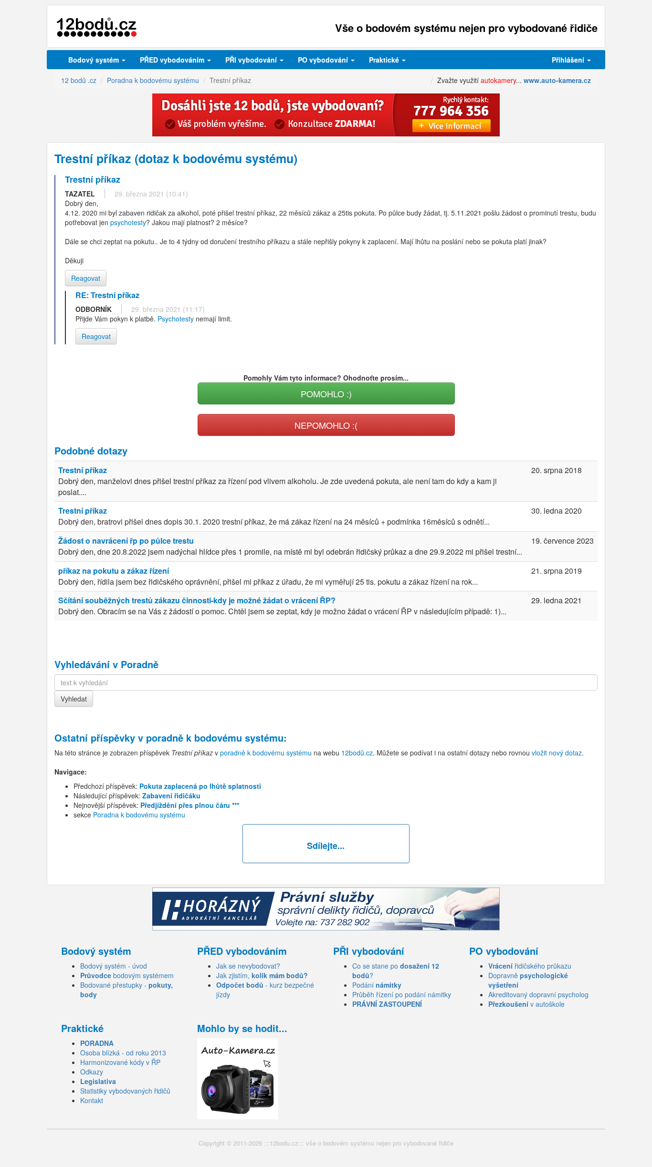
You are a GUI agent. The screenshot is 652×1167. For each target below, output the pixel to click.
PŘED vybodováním (173, 59)
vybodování (252, 59)
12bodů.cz (357, 752)
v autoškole (526, 1004)
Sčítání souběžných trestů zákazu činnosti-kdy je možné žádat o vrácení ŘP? (197, 600)
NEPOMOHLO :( (326, 425)
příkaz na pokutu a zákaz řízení (113, 570)
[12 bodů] (96, 27)
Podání (376, 985)
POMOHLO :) (326, 393)
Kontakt (91, 1100)
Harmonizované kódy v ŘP (120, 1062)
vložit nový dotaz (557, 752)
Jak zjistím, (262, 975)
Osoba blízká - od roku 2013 (123, 1052)
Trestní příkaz (82, 470)
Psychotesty (176, 318)
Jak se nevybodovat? (248, 966)
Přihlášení (569, 59)
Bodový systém (94, 59)
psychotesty (128, 222)
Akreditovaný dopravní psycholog (538, 994)
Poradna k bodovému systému (139, 814)
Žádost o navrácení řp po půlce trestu (126, 540)
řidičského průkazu (529, 966)
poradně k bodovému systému (215, 737)
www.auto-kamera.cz (557, 80)
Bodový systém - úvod (113, 966)
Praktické (385, 59)
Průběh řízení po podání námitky (401, 994)
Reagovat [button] (85, 278)
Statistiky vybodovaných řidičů (125, 1090)
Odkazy (91, 1071)
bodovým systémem (127, 975)
